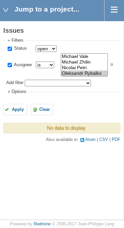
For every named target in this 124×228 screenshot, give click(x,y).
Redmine (42, 224)
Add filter (14, 82)
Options (19, 91)
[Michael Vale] (84, 56)
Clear (44, 109)
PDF (116, 139)
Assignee (22, 65)
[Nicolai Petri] (84, 67)
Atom (90, 139)
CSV (103, 139)
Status (20, 48)
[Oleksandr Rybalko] (84, 73)
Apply (18, 109)
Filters (17, 40)
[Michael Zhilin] (84, 62)
